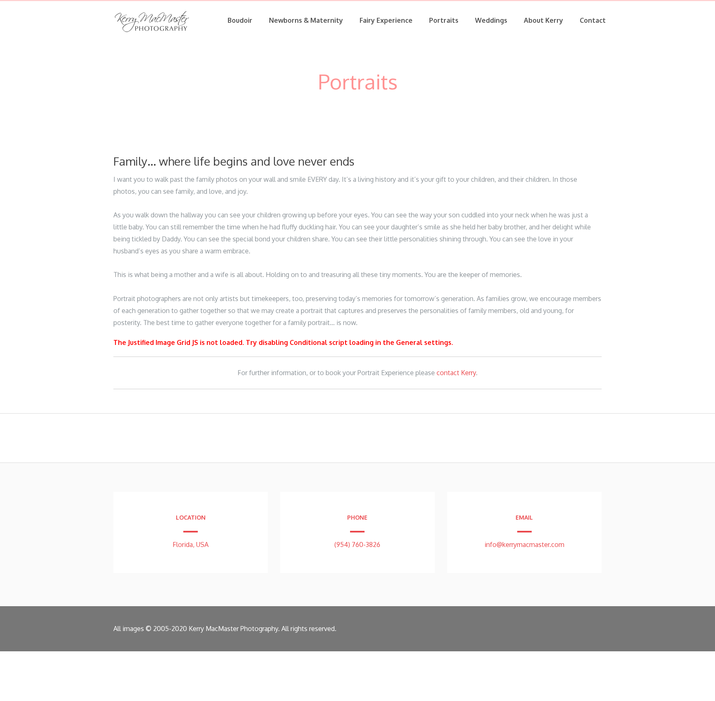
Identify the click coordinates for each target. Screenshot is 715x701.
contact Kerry (456, 373)
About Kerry (543, 20)
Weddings (491, 20)
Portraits (443, 20)
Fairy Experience (386, 20)
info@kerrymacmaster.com (524, 544)
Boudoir (240, 20)
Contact (593, 20)
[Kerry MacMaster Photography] (152, 33)
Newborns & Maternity (306, 20)
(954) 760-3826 (357, 544)
